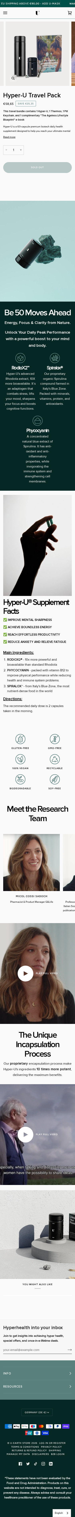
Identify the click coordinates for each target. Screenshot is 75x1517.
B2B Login (58, 1454)
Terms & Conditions (25, 1446)
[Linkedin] (51, 1464)
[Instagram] (43, 1464)
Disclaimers (40, 1454)
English (59, 1513)
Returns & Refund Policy (29, 1450)
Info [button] (7, 1373)
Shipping (55, 1450)
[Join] (66, 1350)
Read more (9, 137)
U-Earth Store (20, 1443)
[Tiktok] (35, 1464)
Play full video (46, 1134)
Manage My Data (18, 1454)
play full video (46, 973)
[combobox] (62, 1513)
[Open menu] (9, 13)
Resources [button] (12, 1386)
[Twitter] (28, 1464)
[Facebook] (20, 1464)
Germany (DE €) (35, 1412)
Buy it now (37, 184)
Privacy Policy (51, 1446)
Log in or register (52, 1443)
